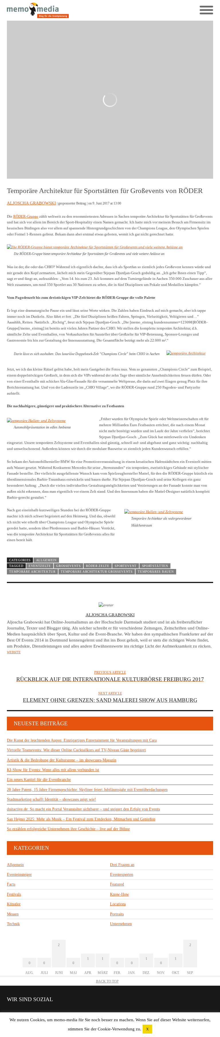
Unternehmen (121, 924)
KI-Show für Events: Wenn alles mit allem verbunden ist (53, 770)
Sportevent (126, 566)
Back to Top (107, 981)
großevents (68, 566)
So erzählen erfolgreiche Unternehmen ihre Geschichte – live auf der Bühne (68, 829)
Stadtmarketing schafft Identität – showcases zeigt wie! (51, 799)
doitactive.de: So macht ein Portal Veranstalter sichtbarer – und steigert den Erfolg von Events (83, 809)
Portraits (117, 914)
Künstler (14, 904)
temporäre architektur (32, 571)
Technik (13, 924)
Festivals (14, 894)
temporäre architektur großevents (97, 571)
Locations (118, 904)
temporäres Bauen (156, 571)
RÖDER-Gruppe (25, 216)
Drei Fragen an (122, 865)
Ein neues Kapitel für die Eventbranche (39, 779)
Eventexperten (121, 874)
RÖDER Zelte (97, 566)
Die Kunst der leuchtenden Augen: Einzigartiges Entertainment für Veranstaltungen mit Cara (82, 740)
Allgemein (46, 560)
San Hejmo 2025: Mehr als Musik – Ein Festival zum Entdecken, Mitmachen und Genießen (81, 819)
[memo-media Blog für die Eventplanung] (58, 10)
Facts (11, 884)
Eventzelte (40, 566)
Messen (13, 914)
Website (14, 652)
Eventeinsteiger (19, 874)
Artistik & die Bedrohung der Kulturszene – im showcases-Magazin (61, 760)
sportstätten (155, 566)
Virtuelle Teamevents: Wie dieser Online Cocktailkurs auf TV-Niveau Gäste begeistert (76, 750)
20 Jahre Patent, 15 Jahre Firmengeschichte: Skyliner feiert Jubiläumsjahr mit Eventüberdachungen (87, 790)
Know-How (119, 894)
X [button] (147, 1029)
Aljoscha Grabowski (31, 203)
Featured (117, 884)
